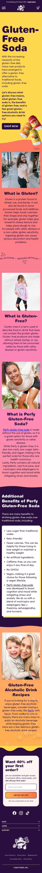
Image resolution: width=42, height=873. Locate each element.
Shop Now (11, 126)
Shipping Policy (32, 855)
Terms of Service (10, 855)
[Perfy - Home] (21, 8)
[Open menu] (4, 8)
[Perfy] (21, 843)
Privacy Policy (21, 855)
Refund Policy (27, 859)
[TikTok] (27, 813)
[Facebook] (14, 813)
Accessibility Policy (16, 859)
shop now (32, 2)
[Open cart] (38, 8)
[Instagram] (21, 813)
